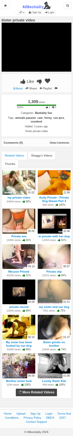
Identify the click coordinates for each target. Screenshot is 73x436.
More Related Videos (38, 392)
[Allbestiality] (36, 5)
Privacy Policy (32, 417)
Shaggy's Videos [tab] (41, 155)
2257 (62, 417)
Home (8, 413)
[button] (22, 12)
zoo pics (58, 117)
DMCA (50, 417)
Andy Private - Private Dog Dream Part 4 (54, 199)
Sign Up (36, 12)
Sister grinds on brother (54, 344)
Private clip (54, 271)
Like (30, 81)
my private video (19, 197)
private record (19, 306)
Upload (21, 413)
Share (32, 88)
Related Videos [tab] (14, 155)
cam (40, 117)
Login (50, 12)
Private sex (19, 236)
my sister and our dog (54, 306)
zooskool (36, 121)
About (19, 88)
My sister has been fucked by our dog (19, 344)
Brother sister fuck (19, 381)
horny (48, 117)
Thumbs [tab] (10, 163)
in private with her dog (54, 236)
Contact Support (36, 421)
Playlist (47, 88)
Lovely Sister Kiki (54, 381)
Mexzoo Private (18, 271)
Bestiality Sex (43, 112)
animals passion (25, 117)
